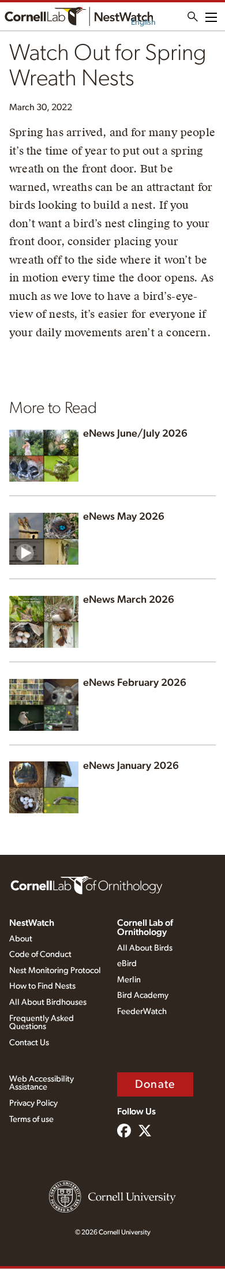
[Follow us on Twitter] (145, 1132)
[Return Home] (79, 16)
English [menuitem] (143, 22)
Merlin (129, 979)
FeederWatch (142, 1011)
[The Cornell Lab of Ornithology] (86, 884)
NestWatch (31, 923)
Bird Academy (142, 995)
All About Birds (144, 948)
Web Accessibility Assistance (41, 1083)
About (20, 938)
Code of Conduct (40, 954)
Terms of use (31, 1119)
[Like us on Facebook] (124, 1132)
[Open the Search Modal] (192, 16)
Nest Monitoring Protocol (55, 970)
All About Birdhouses (48, 1002)
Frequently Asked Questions (41, 1022)
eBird (127, 963)
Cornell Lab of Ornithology (145, 927)
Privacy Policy (33, 1103)
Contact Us (29, 1042)
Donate (155, 1084)
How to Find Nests (42, 986)
